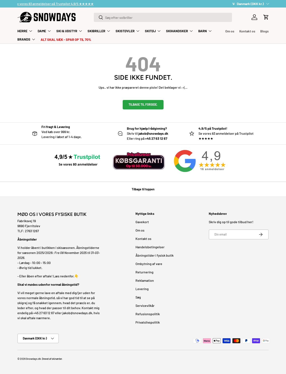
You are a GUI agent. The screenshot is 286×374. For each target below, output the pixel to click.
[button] (266, 17)
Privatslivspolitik (147, 322)
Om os (229, 31)
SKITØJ (150, 31)
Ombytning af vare (148, 264)
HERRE (22, 31)
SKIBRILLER (96, 31)
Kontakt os (247, 31)
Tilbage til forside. (143, 104)
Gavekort (142, 222)
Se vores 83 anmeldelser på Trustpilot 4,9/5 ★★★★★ (56, 4)
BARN (202, 31)
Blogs (264, 31)
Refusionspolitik (147, 314)
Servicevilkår (145, 305)
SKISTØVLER (125, 31)
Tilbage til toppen (143, 189)
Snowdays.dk (33, 358)
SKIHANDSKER (177, 31)
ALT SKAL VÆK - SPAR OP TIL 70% (66, 39)
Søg (138, 297)
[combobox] (163, 17)
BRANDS (23, 39)
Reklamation (144, 280)
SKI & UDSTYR (66, 31)
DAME (42, 31)
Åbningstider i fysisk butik (154, 255)
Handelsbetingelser (150, 247)
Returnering (144, 272)
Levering (142, 289)
